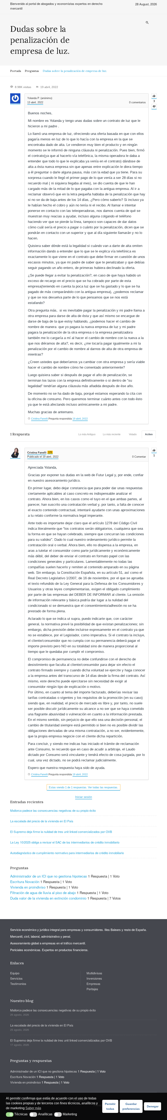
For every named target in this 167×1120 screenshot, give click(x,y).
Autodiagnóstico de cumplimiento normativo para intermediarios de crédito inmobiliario (67, 853)
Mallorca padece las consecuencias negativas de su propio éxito (53, 810)
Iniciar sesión (83, 796)
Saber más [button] (33, 1108)
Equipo (14, 973)
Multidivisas (94, 973)
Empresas (93, 983)
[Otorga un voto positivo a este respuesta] (154, 450)
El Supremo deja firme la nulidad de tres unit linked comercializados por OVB (61, 831)
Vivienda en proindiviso (27, 887)
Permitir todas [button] (110, 1106)
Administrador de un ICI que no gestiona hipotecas (48, 876)
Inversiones (94, 978)
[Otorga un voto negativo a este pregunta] (154, 106)
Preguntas (32, 71)
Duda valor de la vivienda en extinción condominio (48, 898)
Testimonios (18, 983)
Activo (149, 434)
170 (50, 452)
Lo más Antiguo (87, 434)
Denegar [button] (152, 1106)
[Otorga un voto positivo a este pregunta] (154, 96)
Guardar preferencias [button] (131, 1106)
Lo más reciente (112, 434)
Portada (15, 71)
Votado (133, 434)
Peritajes (92, 989)
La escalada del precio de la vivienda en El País (41, 821)
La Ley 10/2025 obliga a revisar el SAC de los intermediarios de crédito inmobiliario (64, 842)
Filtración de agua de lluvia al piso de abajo (43, 892)
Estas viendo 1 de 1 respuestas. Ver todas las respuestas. (83, 787)
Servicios (16, 978)
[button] (9, 1114)
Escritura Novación (24, 881)
